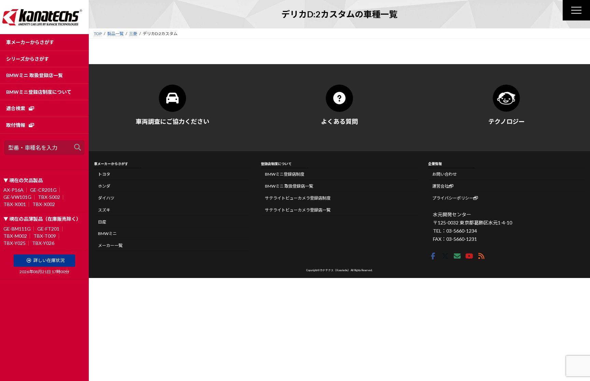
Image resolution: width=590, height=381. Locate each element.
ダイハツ (106, 198)
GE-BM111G (17, 229)
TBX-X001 (14, 204)
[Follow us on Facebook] (433, 256)
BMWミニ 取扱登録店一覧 (289, 186)
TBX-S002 (49, 197)
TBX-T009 (44, 236)
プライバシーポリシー (452, 198)
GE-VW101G (17, 197)
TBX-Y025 (14, 243)
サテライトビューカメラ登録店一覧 (298, 210)
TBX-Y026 (43, 243)
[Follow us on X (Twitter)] (445, 256)
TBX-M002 (15, 236)
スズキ (104, 210)
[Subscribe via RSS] (481, 256)
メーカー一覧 (110, 245)
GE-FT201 (48, 229)
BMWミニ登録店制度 (284, 174)
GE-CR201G (43, 190)
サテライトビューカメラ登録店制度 (298, 198)
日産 (102, 221)
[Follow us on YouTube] (469, 256)
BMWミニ (107, 233)
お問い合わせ (444, 174)
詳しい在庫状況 (49, 260)
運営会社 (440, 186)
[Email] (457, 256)
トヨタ (104, 174)
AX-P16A (13, 190)
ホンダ (104, 186)
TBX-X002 (43, 204)
